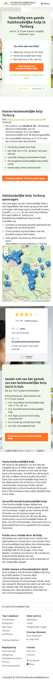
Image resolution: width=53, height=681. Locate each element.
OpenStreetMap (36, 301)
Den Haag (7, 627)
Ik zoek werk (33, 639)
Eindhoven (7, 634)
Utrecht (6, 630)
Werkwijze (32, 619)
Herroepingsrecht (11, 665)
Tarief (30, 623)
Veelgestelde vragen (37, 627)
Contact (31, 654)
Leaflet (25, 301)
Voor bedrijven (34, 635)
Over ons (31, 651)
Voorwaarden (9, 651)
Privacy (5, 662)
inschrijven (15, 212)
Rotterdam (7, 623)
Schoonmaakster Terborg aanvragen (25, 178)
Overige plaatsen (10, 640)
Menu (46, 3)
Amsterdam (8, 619)
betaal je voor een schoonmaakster (25, 119)
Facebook (34, 660)
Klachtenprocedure (11, 658)
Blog (31, 664)
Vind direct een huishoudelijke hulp (26, 67)
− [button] (6, 253)
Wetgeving (7, 654)
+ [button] (6, 249)
